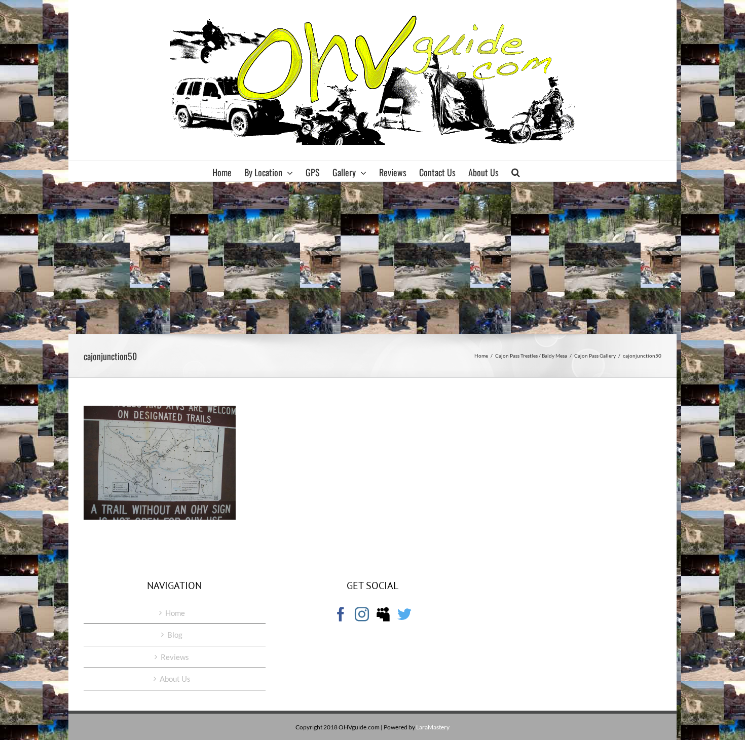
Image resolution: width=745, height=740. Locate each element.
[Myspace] (383, 614)
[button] (515, 171)
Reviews (175, 656)
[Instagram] (362, 614)
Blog (174, 634)
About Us (175, 678)
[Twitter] (404, 614)
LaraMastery (433, 727)
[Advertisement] (372, 258)
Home (175, 612)
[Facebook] (340, 614)
